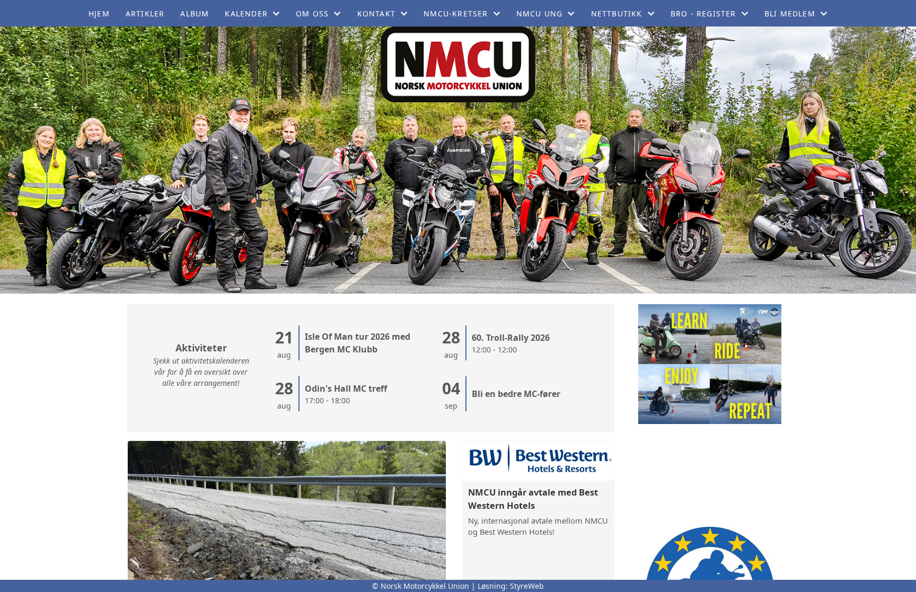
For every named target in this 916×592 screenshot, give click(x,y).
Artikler (145, 13)
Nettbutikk (616, 13)
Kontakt (376, 13)
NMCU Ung (539, 13)
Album (194, 13)
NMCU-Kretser (456, 13)
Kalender (246, 13)
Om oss (312, 13)
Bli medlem (789, 13)
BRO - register (703, 13)
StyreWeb (527, 586)
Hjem (99, 13)
